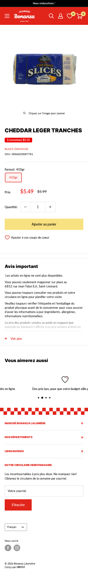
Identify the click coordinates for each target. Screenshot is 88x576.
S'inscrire (18, 505)
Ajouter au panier (44, 224)
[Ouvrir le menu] (7, 16)
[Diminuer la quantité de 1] (25, 207)
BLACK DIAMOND (16, 149)
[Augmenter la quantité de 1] (50, 207)
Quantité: (11, 207)
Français (11, 526)
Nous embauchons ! (44, 3)
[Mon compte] (60, 16)
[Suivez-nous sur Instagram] (17, 548)
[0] (79, 16)
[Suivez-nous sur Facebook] (8, 548)
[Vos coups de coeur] (69, 16)
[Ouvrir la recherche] (51, 16)
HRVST (21, 566)
